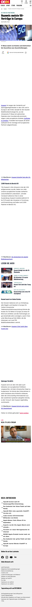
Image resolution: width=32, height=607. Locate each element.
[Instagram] (7, 557)
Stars (13, 5)
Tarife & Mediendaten (7, 596)
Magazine (19, 5)
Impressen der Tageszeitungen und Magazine (13, 599)
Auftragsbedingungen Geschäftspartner (12, 594)
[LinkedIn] (15, 557)
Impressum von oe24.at (7, 582)
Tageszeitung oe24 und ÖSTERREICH (11, 588)
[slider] (9, 440)
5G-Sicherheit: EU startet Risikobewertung (14, 258)
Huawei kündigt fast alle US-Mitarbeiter (16, 178)
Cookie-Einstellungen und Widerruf (10, 575)
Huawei (3, 105)
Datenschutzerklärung (7, 571)
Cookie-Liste (4, 573)
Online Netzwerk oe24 (7, 562)
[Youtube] (11, 557)
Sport (8, 5)
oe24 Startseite (5, 567)
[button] (16, 434)
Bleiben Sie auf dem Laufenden (10, 551)
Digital (5, 8)
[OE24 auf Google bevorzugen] (26, 53)
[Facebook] (2, 557)
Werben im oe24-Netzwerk (8, 577)
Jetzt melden (24, 413)
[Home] (1, 8)
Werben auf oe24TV (6, 578)
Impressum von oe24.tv (7, 584)
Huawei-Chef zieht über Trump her (14, 327)
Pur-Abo (3, 580)
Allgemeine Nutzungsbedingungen (10, 569)
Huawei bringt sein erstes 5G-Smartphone (15, 407)
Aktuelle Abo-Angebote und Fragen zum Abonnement (15, 597)
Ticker (3, 5)
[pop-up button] (26, 440)
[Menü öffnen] (30, 5)
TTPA (2, 601)
